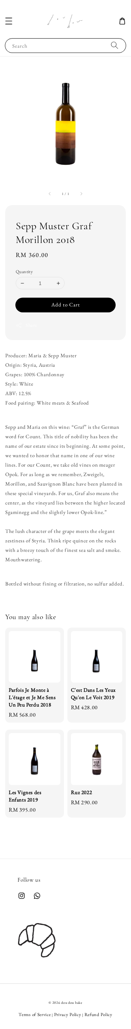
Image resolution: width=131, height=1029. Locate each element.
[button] (8, 21)
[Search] (114, 45)
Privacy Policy (67, 1014)
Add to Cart (65, 304)
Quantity (24, 272)
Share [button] (31, 325)
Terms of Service (35, 1014)
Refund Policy (98, 1014)
